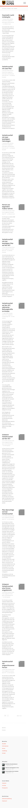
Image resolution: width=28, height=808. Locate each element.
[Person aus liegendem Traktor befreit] (21, 207)
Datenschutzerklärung (7, 798)
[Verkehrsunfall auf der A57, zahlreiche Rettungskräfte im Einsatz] (21, 306)
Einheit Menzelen (10, 73)
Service (3, 748)
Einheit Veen (9, 22)
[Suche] (20, 3)
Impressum (4, 801)
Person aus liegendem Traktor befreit (7, 207)
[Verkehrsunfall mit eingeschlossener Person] (21, 664)
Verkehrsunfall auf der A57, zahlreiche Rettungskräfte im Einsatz (7, 307)
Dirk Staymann (7, 445)
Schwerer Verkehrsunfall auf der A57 (7, 437)
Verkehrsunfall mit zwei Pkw (7, 68)
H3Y (13, 22)
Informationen (5, 746)
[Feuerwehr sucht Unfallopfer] (21, 17)
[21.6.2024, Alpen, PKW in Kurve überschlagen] (21, 512)
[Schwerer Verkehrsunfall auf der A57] (21, 437)
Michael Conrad (8, 24)
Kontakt (4, 753)
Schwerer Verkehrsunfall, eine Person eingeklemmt (7, 587)
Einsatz (3, 20)
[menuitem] (20, 3)
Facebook (4, 783)
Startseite (11, 19)
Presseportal (4, 787)
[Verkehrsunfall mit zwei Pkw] (21, 69)
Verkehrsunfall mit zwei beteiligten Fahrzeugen (7, 138)
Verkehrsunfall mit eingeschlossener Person (8, 664)
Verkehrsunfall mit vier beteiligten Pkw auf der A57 (7, 242)
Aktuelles (4, 743)
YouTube (4, 785)
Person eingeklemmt (8, 20)
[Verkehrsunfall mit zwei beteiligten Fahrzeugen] (21, 138)
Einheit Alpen (4, 22)
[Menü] (24, 3)
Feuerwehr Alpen (5, 316)
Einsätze (4, 730)
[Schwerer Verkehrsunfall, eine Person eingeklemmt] (21, 587)
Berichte (4, 727)
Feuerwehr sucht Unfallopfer (8, 16)
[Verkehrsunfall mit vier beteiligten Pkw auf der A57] (21, 242)
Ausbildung (4, 750)
